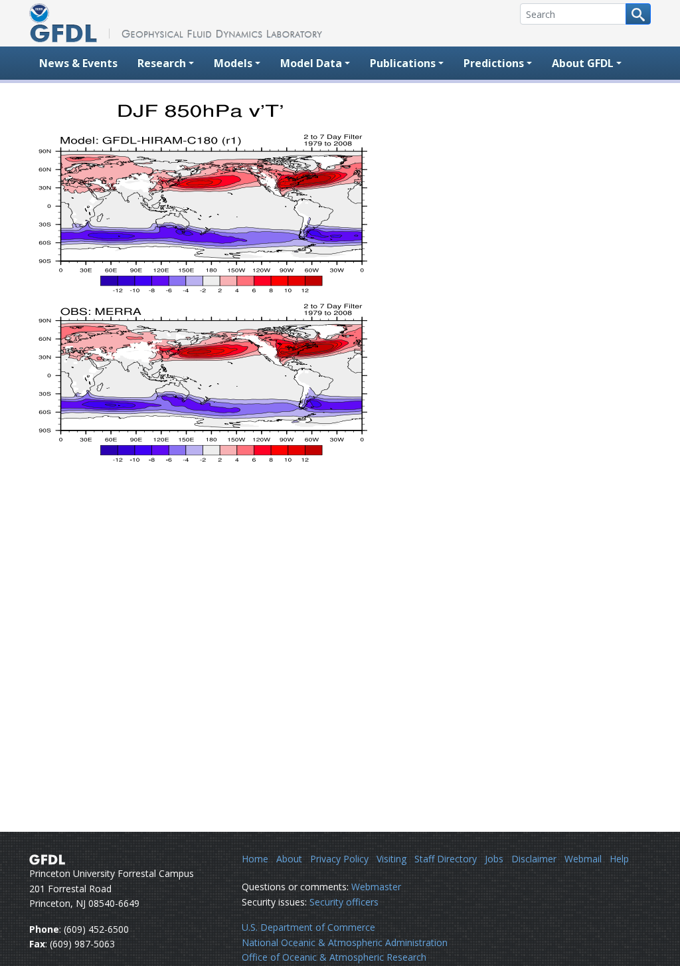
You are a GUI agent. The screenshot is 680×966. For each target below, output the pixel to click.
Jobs (494, 858)
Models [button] (233, 63)
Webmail (583, 858)
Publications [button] (403, 63)
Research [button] (161, 63)
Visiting (391, 858)
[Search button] (638, 14)
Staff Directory (445, 858)
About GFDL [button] (583, 63)
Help (619, 858)
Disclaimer (533, 858)
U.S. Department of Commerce (308, 927)
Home (255, 858)
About (289, 858)
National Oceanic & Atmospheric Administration (345, 942)
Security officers (344, 902)
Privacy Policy (339, 858)
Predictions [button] (494, 63)
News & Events (78, 63)
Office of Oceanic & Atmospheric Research (334, 957)
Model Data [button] (311, 63)
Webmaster (376, 886)
